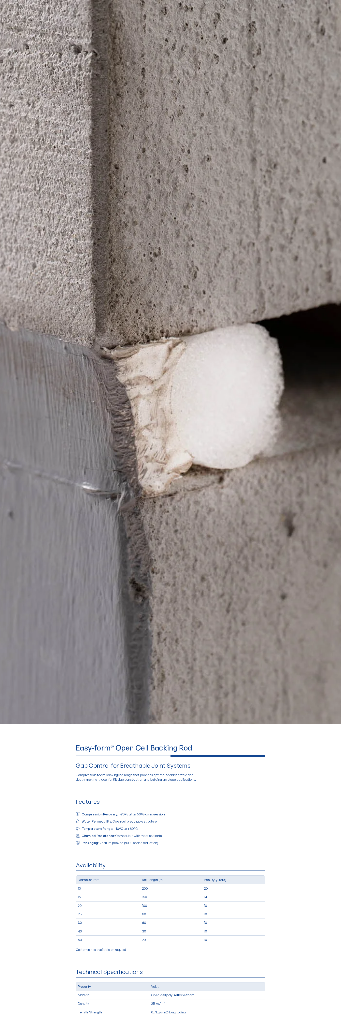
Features (88, 801)
